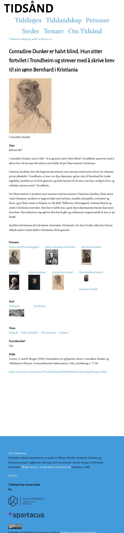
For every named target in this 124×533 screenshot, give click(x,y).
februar (45, 39)
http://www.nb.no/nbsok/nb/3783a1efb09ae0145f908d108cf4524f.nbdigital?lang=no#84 (58, 372)
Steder (30, 31)
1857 (36, 39)
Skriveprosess (48, 332)
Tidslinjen (28, 20)
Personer (97, 20)
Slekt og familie (29, 332)
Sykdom (63, 332)
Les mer (12, 475)
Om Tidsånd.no (17, 453)
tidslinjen (26, 39)
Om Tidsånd (85, 31)
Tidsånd (13, 39)
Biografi (13, 332)
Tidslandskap (64, 20)
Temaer (54, 31)
